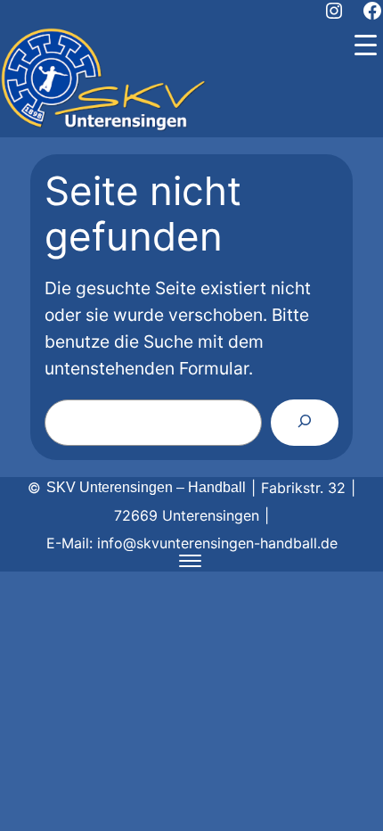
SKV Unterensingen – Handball (146, 487)
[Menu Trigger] (365, 44)
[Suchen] (304, 422)
